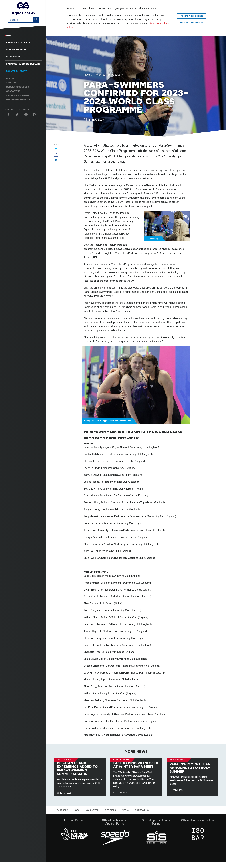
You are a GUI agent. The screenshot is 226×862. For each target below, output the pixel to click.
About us (11, 82)
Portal (10, 78)
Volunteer (92, 810)
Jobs (76, 810)
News (9, 35)
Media (125, 810)
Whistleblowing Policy (20, 99)
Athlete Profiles (16, 49)
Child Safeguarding (18, 95)
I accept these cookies (191, 16)
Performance (14, 56)
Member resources (17, 87)
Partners (62, 810)
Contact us (13, 91)
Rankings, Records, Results (23, 64)
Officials (110, 810)
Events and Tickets (18, 42)
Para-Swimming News (108, 74)
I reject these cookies (191, 23)
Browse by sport (16, 71)
